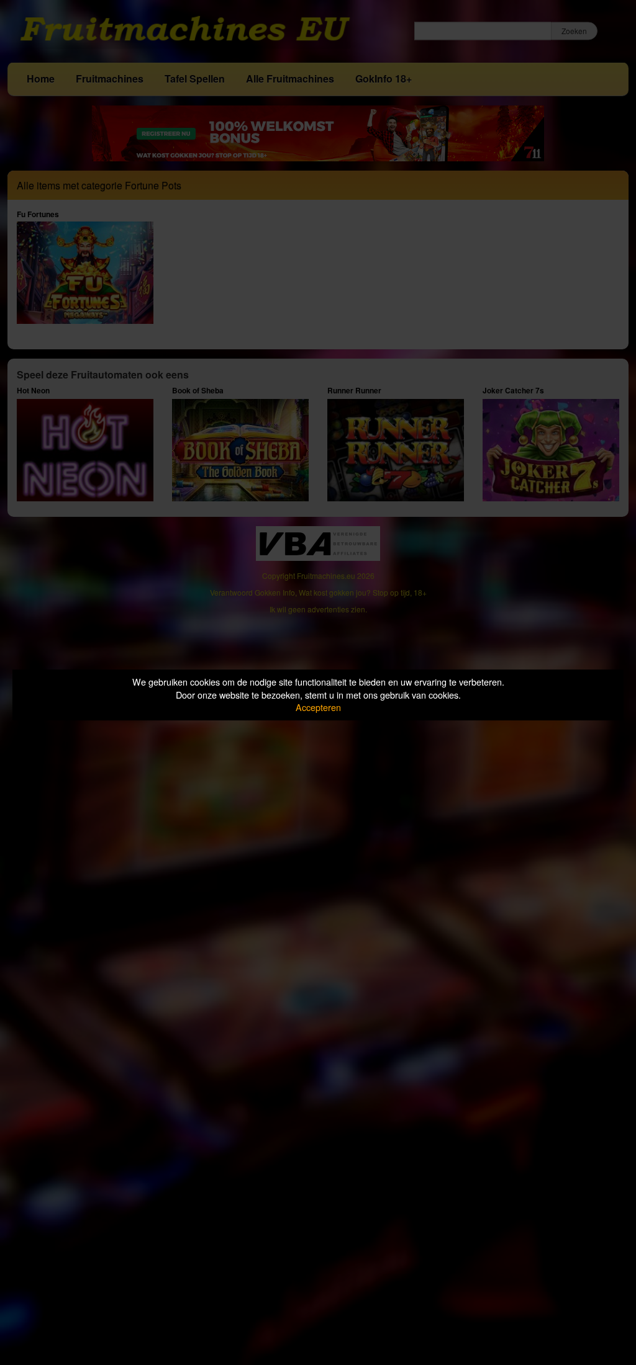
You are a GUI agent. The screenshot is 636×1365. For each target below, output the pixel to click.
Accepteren (318, 707)
